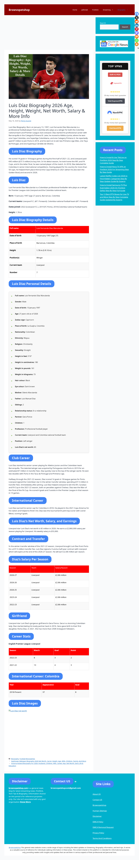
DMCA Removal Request (103, 827)
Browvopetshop (19, 10)
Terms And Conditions (102, 838)
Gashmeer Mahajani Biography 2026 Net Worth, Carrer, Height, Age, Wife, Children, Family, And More (48, 761)
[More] (137, 44)
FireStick (95, 10)
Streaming (107, 10)
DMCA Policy (98, 821)
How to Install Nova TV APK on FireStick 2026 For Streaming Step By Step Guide (114, 169)
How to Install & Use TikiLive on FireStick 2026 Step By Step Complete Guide (113, 160)
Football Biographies (27, 759)
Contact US (97, 799)
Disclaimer (97, 816)
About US (97, 794)
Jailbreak (84, 10)
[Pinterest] (137, 29)
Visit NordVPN (115, 128)
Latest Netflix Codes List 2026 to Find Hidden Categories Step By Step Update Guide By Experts (113, 179)
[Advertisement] (48, 32)
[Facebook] (137, 14)
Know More (25, 802)
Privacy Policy (98, 833)
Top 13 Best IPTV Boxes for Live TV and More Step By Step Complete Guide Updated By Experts (114, 197)
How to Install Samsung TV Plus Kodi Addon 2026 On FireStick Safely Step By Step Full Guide (113, 188)
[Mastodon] (137, 33)
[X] (137, 18)
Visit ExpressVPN (115, 101)
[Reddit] (137, 21)
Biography (121, 10)
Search (103, 23)
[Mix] (137, 37)
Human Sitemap (100, 810)
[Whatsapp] (137, 40)
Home (75, 10)
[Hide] (138, 48)
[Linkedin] (137, 25)
